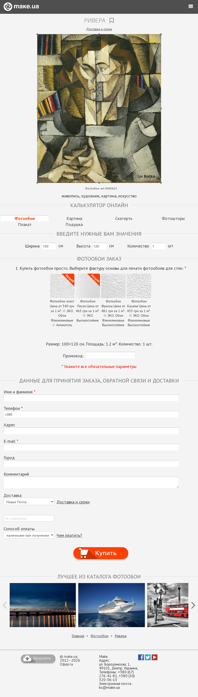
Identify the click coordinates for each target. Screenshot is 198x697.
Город (9, 457)
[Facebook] (141, 658)
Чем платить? (69, 535)
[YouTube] (154, 658)
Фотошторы (173, 218)
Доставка (12, 495)
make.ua (70, 656)
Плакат (25, 224)
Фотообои (24, 218)
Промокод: (73, 356)
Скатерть (123, 218)
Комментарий (16, 474)
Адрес (9, 424)
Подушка (74, 224)
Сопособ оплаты (19, 528)
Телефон (13, 408)
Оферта (66, 664)
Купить (101, 548)
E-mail (11, 441)
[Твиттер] (148, 658)
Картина (74, 218)
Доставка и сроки (99, 29)
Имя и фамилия (19, 392)
